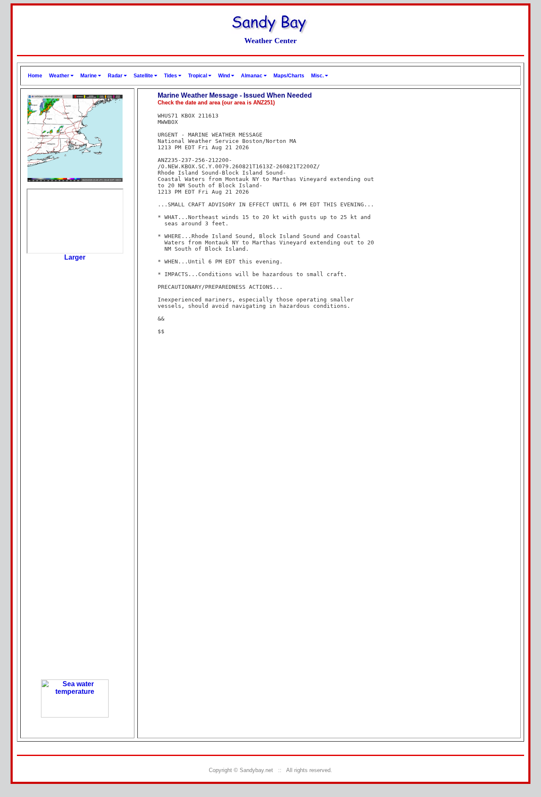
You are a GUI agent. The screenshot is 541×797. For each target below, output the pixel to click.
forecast (74, 565)
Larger (74, 257)
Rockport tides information (75, 359)
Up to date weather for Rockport (74, 668)
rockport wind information (74, 462)
